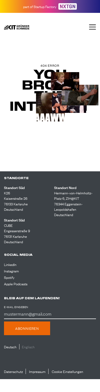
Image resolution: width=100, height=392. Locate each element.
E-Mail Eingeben (16, 307)
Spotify (9, 277)
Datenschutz (13, 371)
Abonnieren (27, 328)
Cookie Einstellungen (67, 371)
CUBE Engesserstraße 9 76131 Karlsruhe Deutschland (17, 233)
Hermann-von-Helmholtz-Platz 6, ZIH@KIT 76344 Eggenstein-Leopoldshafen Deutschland (73, 203)
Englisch (28, 346)
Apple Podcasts (15, 283)
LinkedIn (10, 264)
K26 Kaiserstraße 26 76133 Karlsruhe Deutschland (16, 201)
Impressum (37, 371)
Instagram (11, 270)
